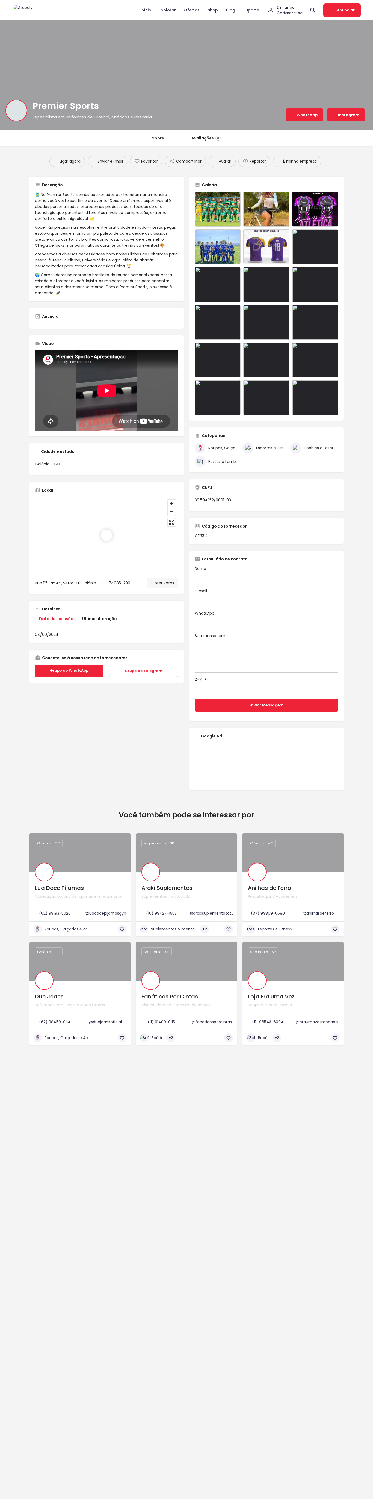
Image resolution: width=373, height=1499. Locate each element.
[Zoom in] (172, 504)
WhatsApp (204, 613)
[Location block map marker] (106, 535)
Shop (213, 10)
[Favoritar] (122, 929)
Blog (230, 10)
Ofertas (192, 10)
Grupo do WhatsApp (74, 671)
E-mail (201, 591)
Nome (200, 568)
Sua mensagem (210, 635)
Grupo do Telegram (148, 671)
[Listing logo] (16, 110)
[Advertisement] (266, 764)
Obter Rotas (162, 583)
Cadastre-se (290, 13)
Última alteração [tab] (99, 618)
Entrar (283, 7)
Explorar (167, 10)
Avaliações (205, 138)
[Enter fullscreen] (172, 522)
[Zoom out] (172, 512)
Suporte (251, 10)
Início (145, 10)
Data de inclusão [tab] (56, 618)
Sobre (158, 138)
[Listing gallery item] (218, 209)
